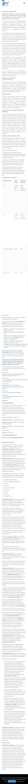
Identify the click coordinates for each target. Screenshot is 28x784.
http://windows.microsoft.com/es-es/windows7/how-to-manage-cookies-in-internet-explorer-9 (13, 387)
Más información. (20, 781)
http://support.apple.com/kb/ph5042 (12, 392)
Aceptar (12, 781)
